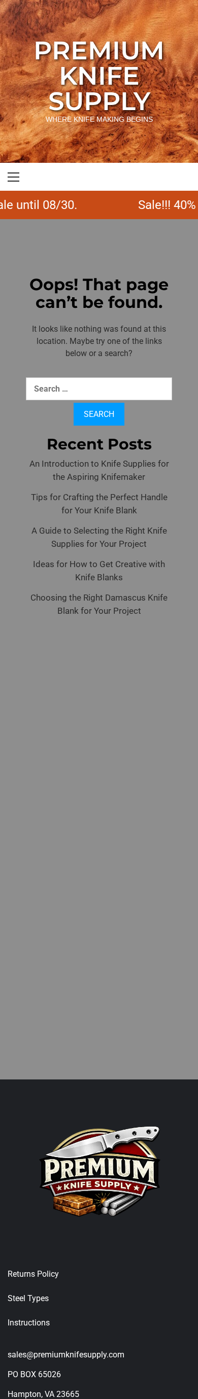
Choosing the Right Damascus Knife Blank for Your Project (99, 604)
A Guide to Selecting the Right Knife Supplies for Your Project (99, 537)
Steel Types (28, 1298)
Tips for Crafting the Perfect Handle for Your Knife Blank (99, 503)
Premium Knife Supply (99, 76)
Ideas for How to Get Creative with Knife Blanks (99, 570)
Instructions (29, 1322)
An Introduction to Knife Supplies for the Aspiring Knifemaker (99, 470)
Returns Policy (33, 1274)
